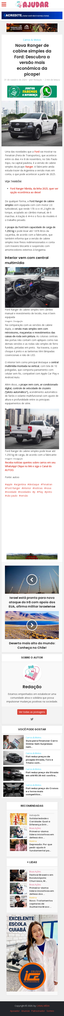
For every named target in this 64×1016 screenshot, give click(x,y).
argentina (21, 484)
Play (40, 491)
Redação (38, 79)
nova (48, 488)
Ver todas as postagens (32, 712)
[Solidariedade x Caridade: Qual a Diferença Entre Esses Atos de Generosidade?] (19, 819)
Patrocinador (38, 1010)
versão (24, 495)
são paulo (11, 495)
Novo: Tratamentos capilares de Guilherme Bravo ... (41, 903)
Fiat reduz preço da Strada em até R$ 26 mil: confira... (42, 774)
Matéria (33, 841)
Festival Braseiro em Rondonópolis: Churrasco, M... (41, 878)
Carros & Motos (32, 39)
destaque (34, 484)
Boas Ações (35, 828)
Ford (36, 151)
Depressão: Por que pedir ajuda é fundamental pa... (40, 847)
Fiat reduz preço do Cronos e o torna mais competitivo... (42, 791)
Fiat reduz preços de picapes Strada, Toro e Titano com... (39, 759)
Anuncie (25, 1010)
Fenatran (47, 484)
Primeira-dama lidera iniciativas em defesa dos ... (41, 834)
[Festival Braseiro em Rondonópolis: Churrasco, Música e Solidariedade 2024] (19, 875)
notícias (38, 488)
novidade (11, 491)
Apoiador (15, 1010)
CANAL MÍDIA (43, 1005)
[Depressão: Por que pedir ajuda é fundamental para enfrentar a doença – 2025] (19, 845)
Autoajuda (34, 815)
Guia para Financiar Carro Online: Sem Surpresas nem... (42, 744)
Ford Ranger (13, 488)
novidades (25, 491)
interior (27, 488)
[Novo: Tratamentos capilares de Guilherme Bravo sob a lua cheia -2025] (19, 901)
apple (9, 484)
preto (49, 491)
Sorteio (50, 1010)
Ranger (29, 166)
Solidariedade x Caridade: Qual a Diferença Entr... (39, 821)
